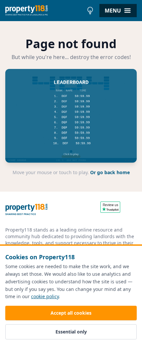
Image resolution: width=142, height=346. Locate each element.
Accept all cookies (71, 313)
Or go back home (110, 172)
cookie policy (45, 296)
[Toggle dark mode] (90, 10)
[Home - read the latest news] (44, 10)
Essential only (71, 332)
